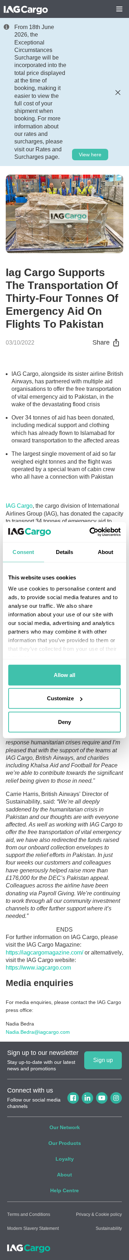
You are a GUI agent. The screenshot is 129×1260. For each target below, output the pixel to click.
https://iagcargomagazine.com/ (44, 952)
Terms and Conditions (28, 1214)
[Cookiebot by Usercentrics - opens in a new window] (91, 532)
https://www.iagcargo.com (38, 968)
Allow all (64, 675)
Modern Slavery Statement (33, 1228)
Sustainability (109, 1228)
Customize (60, 698)
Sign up (103, 1060)
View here (90, 154)
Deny (64, 722)
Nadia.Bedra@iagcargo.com (38, 1032)
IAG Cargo (19, 506)
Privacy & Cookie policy (99, 1214)
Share (101, 342)
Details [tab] (64, 552)
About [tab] (106, 552)
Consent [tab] (23, 552)
